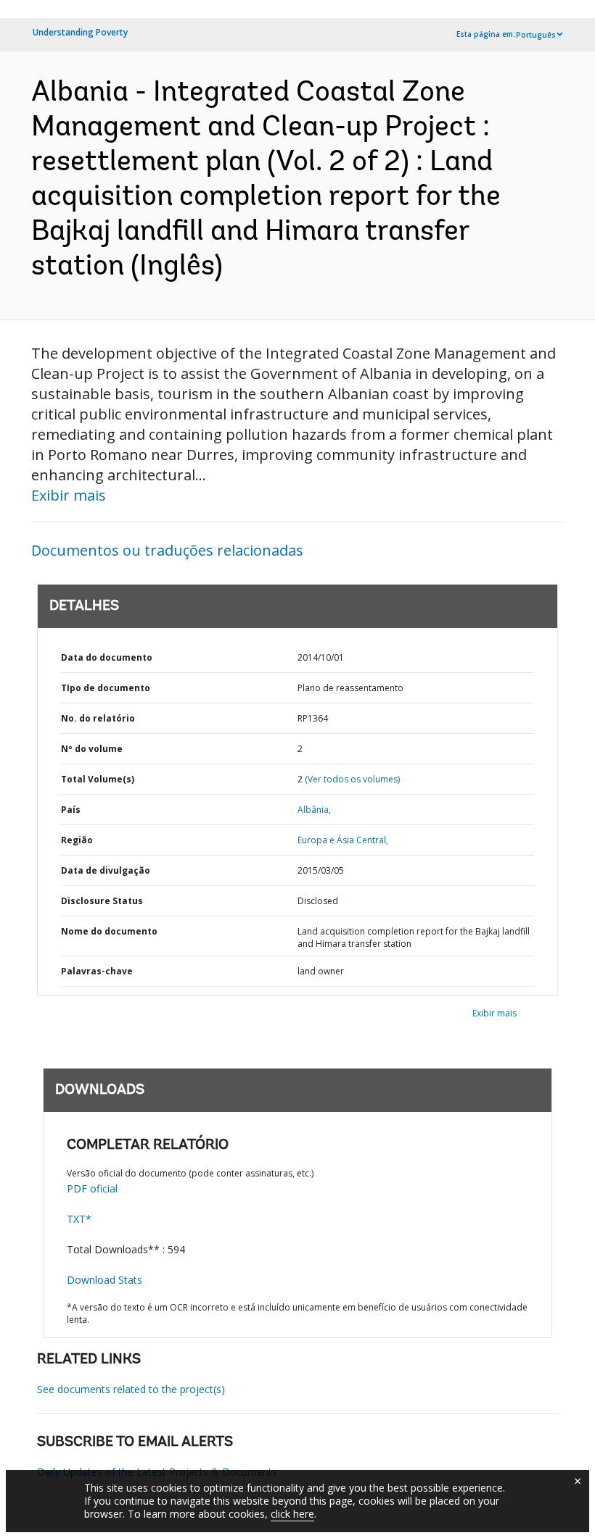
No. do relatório (98, 718)
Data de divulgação (105, 870)
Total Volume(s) (97, 779)
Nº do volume (92, 749)
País (71, 809)
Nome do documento (109, 931)
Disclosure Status (102, 901)
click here (292, 1514)
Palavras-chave (97, 971)
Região (77, 840)
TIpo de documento (105, 688)
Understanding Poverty (80, 32)
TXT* (79, 1219)
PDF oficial (92, 1188)
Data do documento (106, 657)
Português (536, 35)
